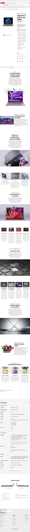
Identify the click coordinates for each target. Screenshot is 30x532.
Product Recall (26, 519)
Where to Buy (26, 516)
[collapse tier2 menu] (22, 6)
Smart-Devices (14, 521)
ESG (0, 519)
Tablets (13, 520)
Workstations (14, 519)
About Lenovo (1, 516)
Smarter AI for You (15, 525)
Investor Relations (2, 518)
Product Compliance (27, 518)
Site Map (14, 529)
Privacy (12, 529)
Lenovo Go (1, 526)
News (1, 517)
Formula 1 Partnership (1, 525)
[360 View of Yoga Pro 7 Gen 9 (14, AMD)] (13, 35)
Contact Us (26, 517)
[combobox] (5, 511)
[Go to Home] (3, 3)
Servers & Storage (15, 522)
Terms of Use (17, 529)
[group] (4, 35)
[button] (29, 3)
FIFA (0, 523)
